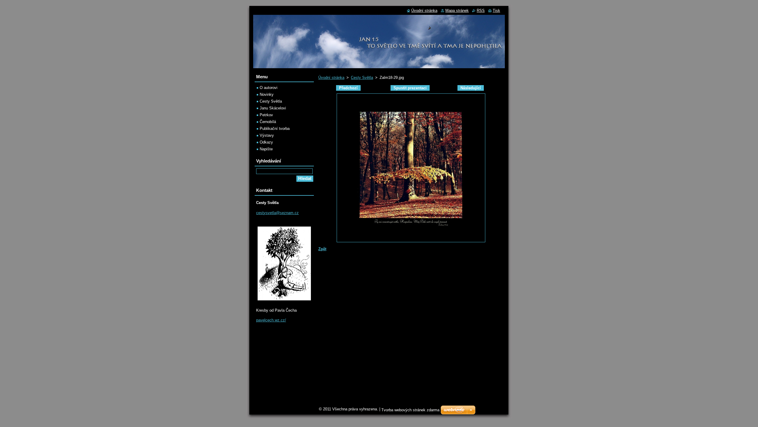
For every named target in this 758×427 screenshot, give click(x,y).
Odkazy (266, 142)
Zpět (322, 249)
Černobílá (268, 122)
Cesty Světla (362, 77)
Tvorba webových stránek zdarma (410, 410)
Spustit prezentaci (410, 88)
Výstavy (267, 135)
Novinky (267, 94)
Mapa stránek (457, 10)
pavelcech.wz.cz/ (271, 320)
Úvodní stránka (331, 77)
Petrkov (266, 115)
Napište (266, 149)
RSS (481, 10)
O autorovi (268, 87)
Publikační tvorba (275, 128)
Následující (470, 88)
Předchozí (348, 88)
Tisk (496, 10)
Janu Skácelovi (273, 108)
